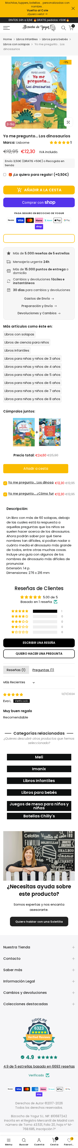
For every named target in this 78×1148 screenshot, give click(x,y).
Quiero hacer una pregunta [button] (39, 657)
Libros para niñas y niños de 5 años (32, 378)
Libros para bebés (55, 43)
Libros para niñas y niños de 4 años (32, 370)
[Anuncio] (37, 8)
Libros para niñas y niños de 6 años (32, 386)
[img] (13, 698)
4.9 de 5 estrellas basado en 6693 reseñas (39, 1070)
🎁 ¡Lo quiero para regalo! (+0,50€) (38, 178)
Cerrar (73, 8)
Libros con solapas (16, 48)
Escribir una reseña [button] (39, 646)
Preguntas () (43, 673)
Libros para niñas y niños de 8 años (32, 402)
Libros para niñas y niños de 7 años (32, 394)
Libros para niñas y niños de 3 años (32, 362)
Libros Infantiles (27, 43)
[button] (60, 146)
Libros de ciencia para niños (27, 346)
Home (7, 43)
